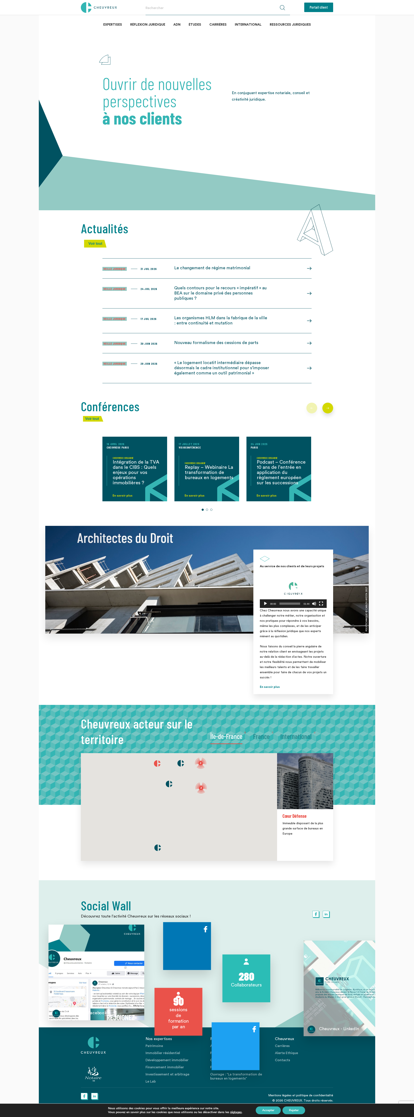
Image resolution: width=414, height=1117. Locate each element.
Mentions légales (280, 1095)
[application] (293, 589)
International (248, 24)
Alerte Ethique (286, 1053)
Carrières (218, 24)
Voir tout (95, 243)
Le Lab (151, 1081)
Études (195, 24)
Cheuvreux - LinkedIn (339, 1029)
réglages (236, 1112)
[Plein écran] (321, 603)
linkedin (326, 914)
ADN (176, 24)
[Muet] (314, 603)
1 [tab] (203, 510)
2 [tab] (207, 510)
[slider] (289, 604)
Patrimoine (154, 1046)
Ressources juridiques (290, 24)
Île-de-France (226, 736)
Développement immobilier (167, 1060)
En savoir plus (270, 687)
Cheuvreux (99, 7)
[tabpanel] (134, 469)
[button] (293, 589)
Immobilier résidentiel (163, 1053)
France (261, 736)
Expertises (112, 24)
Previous (311, 408)
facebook (315, 914)
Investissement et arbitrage (167, 1074)
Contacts (282, 1060)
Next (327, 408)
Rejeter (294, 1110)
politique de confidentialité (314, 1095)
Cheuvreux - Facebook (85, 1013)
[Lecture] (265, 603)
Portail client (319, 7)
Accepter (268, 1110)
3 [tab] (211, 510)
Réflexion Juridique (147, 24)
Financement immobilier (165, 1067)
